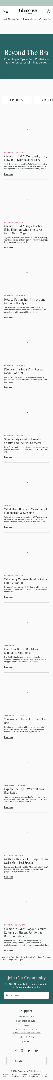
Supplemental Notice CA (35, 1075)
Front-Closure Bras (11, 19)
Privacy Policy (5, 1075)
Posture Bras (29, 19)
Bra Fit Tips (16, 100)
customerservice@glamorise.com (26, 1033)
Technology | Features (14, 715)
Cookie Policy (25, 1075)
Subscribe (44, 995)
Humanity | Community (14, 152)
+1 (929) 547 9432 (26, 1037)
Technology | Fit (12, 505)
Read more (8, 174)
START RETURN (26, 1016)
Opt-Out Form (47, 1075)
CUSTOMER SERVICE (26, 1021)
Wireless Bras (45, 19)
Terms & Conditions (15, 1075)
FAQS (26, 1025)
